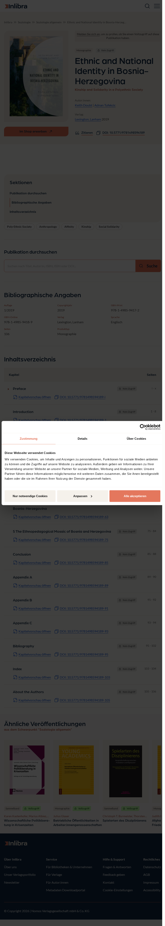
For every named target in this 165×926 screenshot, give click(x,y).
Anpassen (80, 496)
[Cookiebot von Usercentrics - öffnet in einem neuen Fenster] (142, 427)
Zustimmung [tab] (29, 438)
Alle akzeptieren (135, 496)
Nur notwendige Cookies (30, 496)
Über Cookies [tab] (136, 438)
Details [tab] (83, 438)
